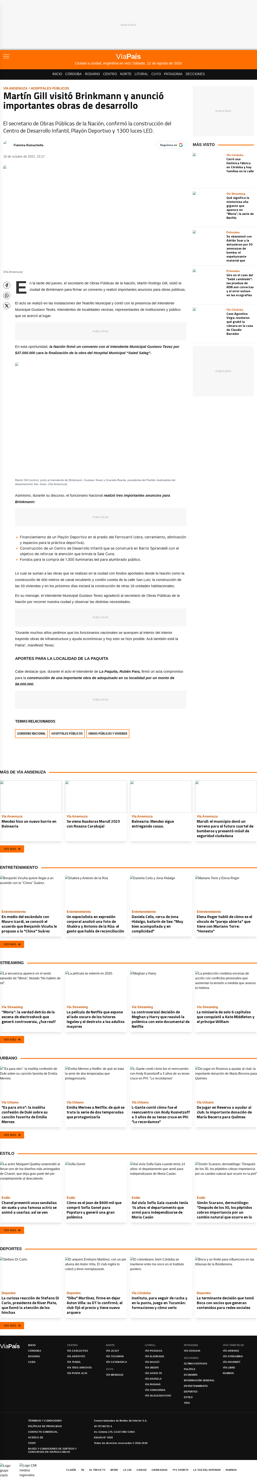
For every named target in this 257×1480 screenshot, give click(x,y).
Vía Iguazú (152, 1362)
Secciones (195, 74)
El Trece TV (97, 1470)
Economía (191, 1374)
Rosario (92, 74)
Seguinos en (168, 145)
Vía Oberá (152, 1367)
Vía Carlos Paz (77, 1350)
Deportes (191, 1391)
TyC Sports (180, 1470)
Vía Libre (229, 1367)
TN (82, 1470)
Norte (126, 74)
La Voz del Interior (207, 1470)
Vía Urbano (231, 1350)
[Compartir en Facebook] (6, 285)
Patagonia (173, 74)
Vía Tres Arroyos (79, 1367)
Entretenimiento (196, 1386)
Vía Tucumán (115, 1356)
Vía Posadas (153, 1350)
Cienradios (159, 1470)
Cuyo (156, 74)
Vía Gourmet (231, 1362)
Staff (32, 1443)
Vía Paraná (153, 1384)
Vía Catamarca (116, 1362)
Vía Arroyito (76, 1356)
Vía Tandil (74, 1362)
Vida (187, 1402)
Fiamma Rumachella (28, 145)
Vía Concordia (155, 1390)
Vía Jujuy (112, 1350)
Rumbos (228, 1373)
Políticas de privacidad (45, 1426)
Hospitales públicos (50, 88)
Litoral (141, 74)
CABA (32, 1362)
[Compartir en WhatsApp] (6, 295)
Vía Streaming (233, 1356)
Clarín (71, 1470)
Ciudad (142, 1470)
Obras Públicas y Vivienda (107, 733)
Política (189, 1369)
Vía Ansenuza (15, 88)
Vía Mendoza (114, 1374)
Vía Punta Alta (77, 1373)
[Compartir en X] (6, 305)
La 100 (127, 1470)
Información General (199, 1380)
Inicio (57, 74)
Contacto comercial (43, 1432)
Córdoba (73, 74)
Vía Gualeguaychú (158, 1395)
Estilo (188, 1397)
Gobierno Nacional (31, 733)
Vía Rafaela (153, 1378)
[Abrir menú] (39, 56)
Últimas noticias (195, 1363)
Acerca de (35, 1437)
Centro (110, 74)
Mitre (114, 1470)
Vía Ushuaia (192, 1350)
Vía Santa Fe (153, 1373)
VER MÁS (10, 849)
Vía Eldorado (154, 1356)
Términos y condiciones (45, 1420)
